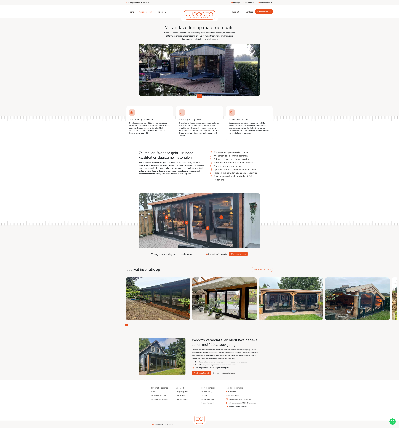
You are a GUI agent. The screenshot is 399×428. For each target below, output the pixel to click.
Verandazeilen (145, 11)
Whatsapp (236, 3)
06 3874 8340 (250, 3)
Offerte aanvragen (238, 254)
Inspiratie (236, 11)
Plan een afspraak (266, 3)
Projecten (161, 11)
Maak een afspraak (201, 373)
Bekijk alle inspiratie (262, 269)
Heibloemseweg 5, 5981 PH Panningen (242, 403)
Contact (249, 11)
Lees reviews (180, 395)
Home (131, 11)
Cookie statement (207, 399)
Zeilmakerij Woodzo (158, 395)
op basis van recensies (138, 3)
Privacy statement (207, 403)
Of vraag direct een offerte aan (224, 373)
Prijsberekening (264, 11)
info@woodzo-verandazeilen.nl (239, 399)
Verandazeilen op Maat (159, 399)
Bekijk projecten (182, 392)
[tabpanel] (158, 298)
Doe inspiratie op (182, 399)
